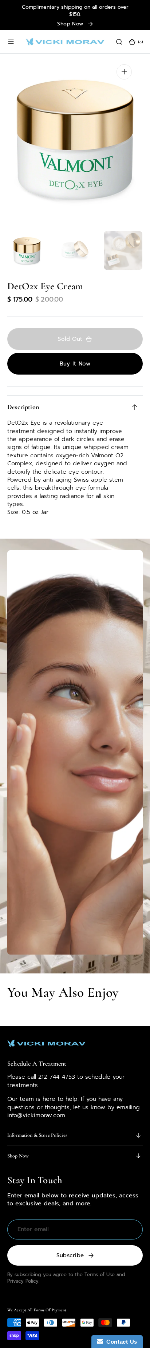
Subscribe (70, 1255)
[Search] (119, 41)
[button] (11, 41)
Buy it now (75, 364)
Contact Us (120, 1342)
